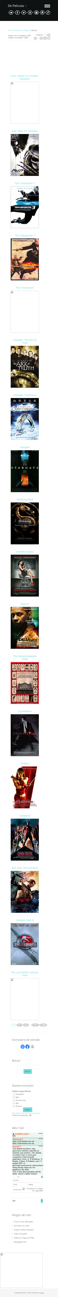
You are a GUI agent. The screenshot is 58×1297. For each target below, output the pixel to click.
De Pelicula (16, 5)
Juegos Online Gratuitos (24, 1230)
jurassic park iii (25, 920)
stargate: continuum (24, 395)
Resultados (16, 1113)
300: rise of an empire (25, 868)
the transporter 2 (25, 235)
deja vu (24, 604)
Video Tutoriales (20, 1234)
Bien (17, 1097)
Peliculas (18, 30)
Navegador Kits (20, 1242)
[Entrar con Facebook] (27, 1047)
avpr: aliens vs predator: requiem (25, 77)
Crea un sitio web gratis (23, 1222)
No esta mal (20, 1100)
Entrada (48, 12)
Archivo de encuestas (31, 1113)
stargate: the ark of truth (24, 341)
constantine (25, 711)
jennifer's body (24, 551)
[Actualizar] (42, 1177)
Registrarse (42, 12)
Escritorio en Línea (21, 1226)
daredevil (24, 815)
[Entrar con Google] (32, 1046)
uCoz (42, 1293)
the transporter (25, 287)
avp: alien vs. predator (25, 131)
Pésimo (19, 1106)
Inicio (10, 30)
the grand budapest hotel (25, 658)
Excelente (20, 1094)
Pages (26, 30)
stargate (25, 447)
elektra (25, 763)
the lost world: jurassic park (25, 974)
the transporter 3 (25, 183)
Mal (17, 1103)
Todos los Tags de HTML (24, 1238)
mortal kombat (25, 499)
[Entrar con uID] (23, 1047)
